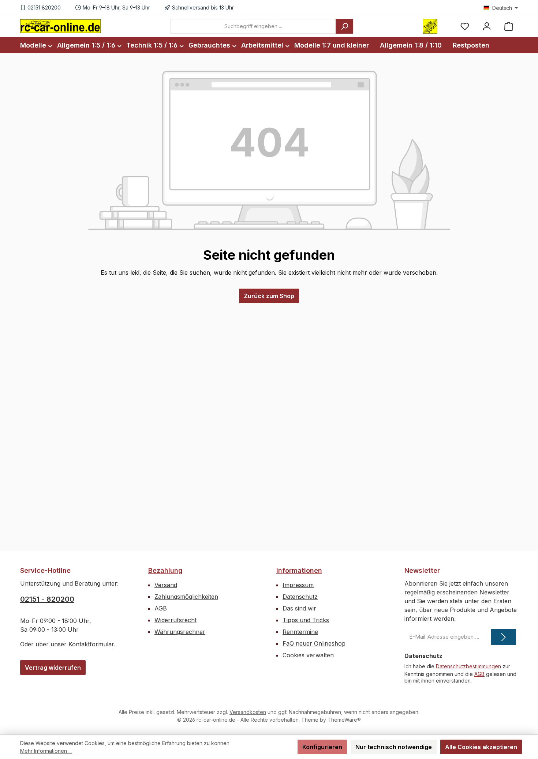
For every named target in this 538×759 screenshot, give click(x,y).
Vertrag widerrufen (53, 667)
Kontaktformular (91, 644)
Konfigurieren (322, 747)
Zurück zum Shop (269, 296)
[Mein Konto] (487, 26)
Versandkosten (247, 712)
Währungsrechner (179, 631)
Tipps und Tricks (306, 620)
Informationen (299, 570)
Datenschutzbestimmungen (468, 666)
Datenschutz (300, 596)
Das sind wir (299, 608)
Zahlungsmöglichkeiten (186, 596)
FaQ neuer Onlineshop (314, 643)
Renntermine (300, 631)
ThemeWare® (344, 720)
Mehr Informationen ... (46, 751)
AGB (160, 608)
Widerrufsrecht (175, 620)
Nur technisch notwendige (393, 747)
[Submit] (503, 637)
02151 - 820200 (47, 599)
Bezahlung (165, 570)
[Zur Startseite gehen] (60, 26)
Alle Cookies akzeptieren (481, 747)
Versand (165, 585)
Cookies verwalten (308, 655)
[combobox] (253, 26)
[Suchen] (344, 26)
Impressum (298, 585)
